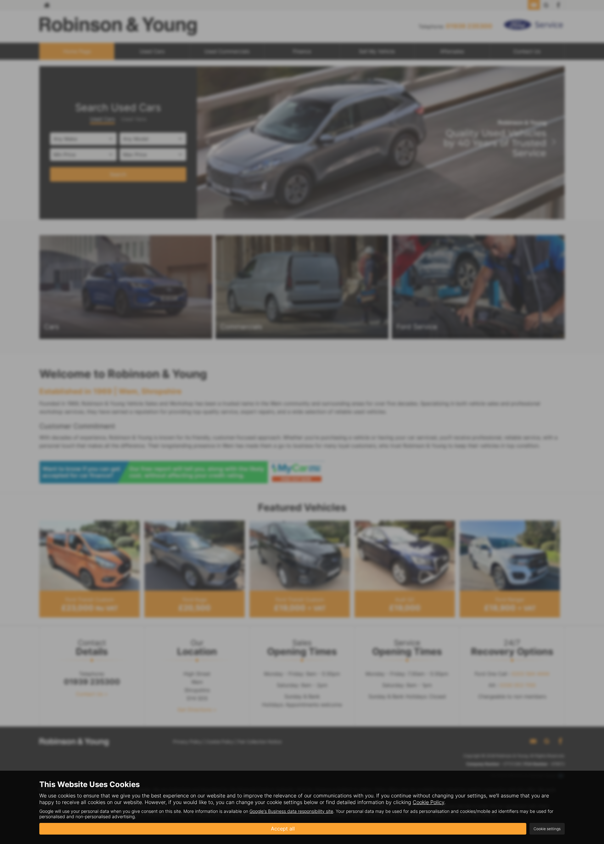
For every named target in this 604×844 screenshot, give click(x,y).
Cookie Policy (428, 802)
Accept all (283, 828)
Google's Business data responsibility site (291, 811)
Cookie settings (547, 828)
